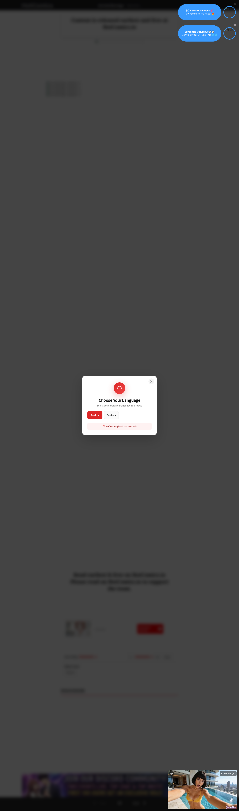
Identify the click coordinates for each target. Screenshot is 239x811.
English (95, 415)
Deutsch (111, 415)
